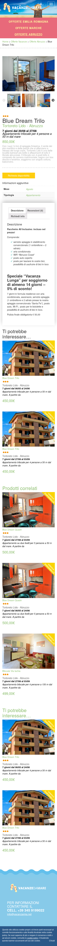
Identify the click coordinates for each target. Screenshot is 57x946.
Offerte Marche (28, 28)
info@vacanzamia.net (19, 914)
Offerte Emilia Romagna (28, 21)
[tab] (17, 210)
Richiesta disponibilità (18, 175)
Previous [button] (4, 100)
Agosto (29, 189)
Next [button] (53, 100)
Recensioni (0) (35, 210)
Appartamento (33, 195)
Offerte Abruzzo (28, 34)
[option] (13, 100)
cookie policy (32, 938)
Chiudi (52, 941)
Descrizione (17, 210)
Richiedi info (18, 216)
